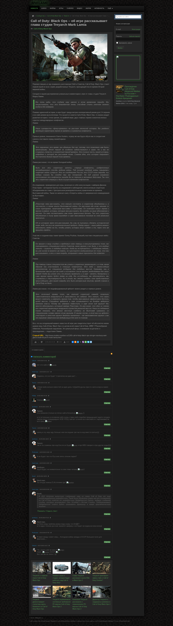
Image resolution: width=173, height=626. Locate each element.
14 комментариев (37, 350)
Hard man (35, 372)
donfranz (35, 407)
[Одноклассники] (75, 342)
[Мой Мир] (78, 342)
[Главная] (33, 16)
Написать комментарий (44, 356)
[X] (80, 342)
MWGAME (40, 2)
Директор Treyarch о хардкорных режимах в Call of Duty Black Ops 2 (102, 601)
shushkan (119, 101)
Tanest (34, 383)
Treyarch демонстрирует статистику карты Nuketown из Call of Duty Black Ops (40, 604)
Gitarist (34, 545)
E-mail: (118, 29)
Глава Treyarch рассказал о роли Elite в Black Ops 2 (81, 578)
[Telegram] (91, 342)
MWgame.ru (39, 618)
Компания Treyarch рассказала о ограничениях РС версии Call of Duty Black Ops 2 (79, 604)
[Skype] (88, 342)
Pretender (35, 452)
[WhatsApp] (86, 342)
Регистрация (136, 29)
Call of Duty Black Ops (43, 29)
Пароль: (119, 36)
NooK (34, 476)
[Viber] (83, 342)
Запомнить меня (125, 43)
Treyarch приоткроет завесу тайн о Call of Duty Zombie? (100, 578)
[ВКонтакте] (73, 342)
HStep (34, 396)
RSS (112, 353)
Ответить (107, 368)
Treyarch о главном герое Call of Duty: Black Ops (40, 578)
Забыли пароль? (134, 36)
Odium (34, 360)
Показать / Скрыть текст (47, 511)
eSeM (67, 342)
